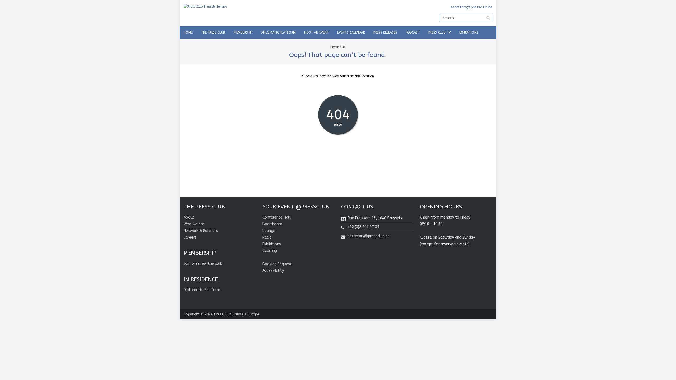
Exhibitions (468, 32)
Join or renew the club (203, 263)
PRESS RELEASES (385, 32)
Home (188, 32)
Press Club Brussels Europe (236, 314)
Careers (190, 237)
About (189, 217)
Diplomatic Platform (278, 32)
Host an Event (316, 32)
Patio (267, 237)
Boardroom (272, 224)
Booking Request (277, 264)
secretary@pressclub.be (369, 236)
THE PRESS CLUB (213, 32)
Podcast (413, 32)
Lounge (268, 231)
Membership (243, 32)
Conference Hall (276, 217)
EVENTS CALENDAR (351, 32)
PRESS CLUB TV (439, 32)
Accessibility (273, 270)
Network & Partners (201, 231)
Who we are (194, 224)
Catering (269, 250)
